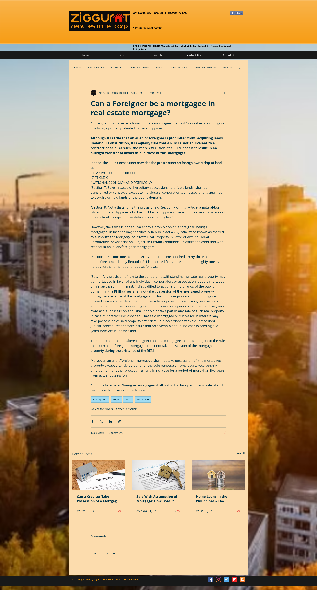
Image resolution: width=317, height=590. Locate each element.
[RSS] (242, 579)
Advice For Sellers (178, 67)
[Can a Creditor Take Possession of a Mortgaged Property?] (98, 475)
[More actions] (224, 92)
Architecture (117, 67)
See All (240, 453)
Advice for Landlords (205, 67)
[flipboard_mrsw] (234, 579)
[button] (240, 67)
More (226, 67)
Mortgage (143, 399)
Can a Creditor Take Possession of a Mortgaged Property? (99, 498)
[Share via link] (119, 421)
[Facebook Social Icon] (210, 579)
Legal (116, 399)
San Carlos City (96, 67)
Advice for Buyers (140, 67)
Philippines (100, 399)
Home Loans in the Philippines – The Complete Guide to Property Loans (211, 498)
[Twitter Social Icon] (226, 579)
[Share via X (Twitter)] (101, 421)
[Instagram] (218, 579)
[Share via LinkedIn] (110, 421)
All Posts (76, 67)
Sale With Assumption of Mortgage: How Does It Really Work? (156, 498)
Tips (128, 399)
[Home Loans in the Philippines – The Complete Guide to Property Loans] (218, 475)
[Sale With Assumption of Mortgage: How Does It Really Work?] (158, 475)
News (159, 67)
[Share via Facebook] (92, 421)
